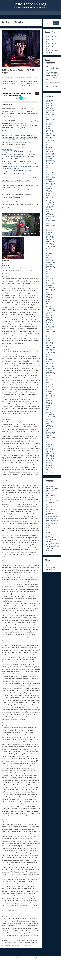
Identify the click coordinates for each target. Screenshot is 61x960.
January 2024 (50, 155)
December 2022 (50, 178)
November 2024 (50, 137)
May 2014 (49, 360)
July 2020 (48, 229)
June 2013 (49, 379)
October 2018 (50, 266)
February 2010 (50, 450)
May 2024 (49, 148)
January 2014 (50, 367)
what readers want (20, 944)
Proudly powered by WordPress (26, 958)
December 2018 (50, 262)
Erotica (48, 508)
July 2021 (48, 208)
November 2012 (50, 391)
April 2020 (49, 234)
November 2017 (50, 285)
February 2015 (50, 344)
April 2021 (49, 213)
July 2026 (48, 102)
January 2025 (50, 133)
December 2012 (50, 390)
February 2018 (50, 280)
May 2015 (49, 338)
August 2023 (49, 163)
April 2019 (49, 255)
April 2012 (49, 404)
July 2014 (48, 356)
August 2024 (49, 142)
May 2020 (49, 232)
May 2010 (49, 444)
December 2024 (50, 135)
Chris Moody (49, 81)
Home (15, 13)
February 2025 (50, 132)
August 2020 (49, 227)
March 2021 (49, 215)
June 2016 (49, 315)
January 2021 (50, 218)
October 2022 (50, 181)
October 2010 (50, 436)
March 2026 (49, 109)
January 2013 (50, 388)
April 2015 (49, 340)
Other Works (49, 529)
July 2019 (48, 250)
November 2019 (50, 243)
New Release (49, 525)
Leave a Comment (9, 940)
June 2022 (49, 188)
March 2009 (49, 469)
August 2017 (49, 291)
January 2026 (50, 112)
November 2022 (50, 179)
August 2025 (49, 121)
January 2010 (50, 451)
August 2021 (49, 206)
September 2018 (50, 268)
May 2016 (49, 317)
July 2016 (48, 314)
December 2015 (50, 326)
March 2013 (49, 384)
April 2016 (49, 319)
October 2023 (50, 160)
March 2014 (49, 363)
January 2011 (50, 430)
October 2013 (50, 372)
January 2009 (50, 473)
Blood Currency (50, 495)
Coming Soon (50, 499)
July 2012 (48, 398)
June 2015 (49, 337)
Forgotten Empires (51, 516)
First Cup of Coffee (15, 942)
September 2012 (50, 395)
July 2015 (48, 335)
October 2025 (50, 118)
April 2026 (49, 107)
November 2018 (50, 264)
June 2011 (49, 421)
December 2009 (50, 453)
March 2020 (49, 236)
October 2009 (50, 457)
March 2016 (49, 321)
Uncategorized (50, 550)
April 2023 (49, 171)
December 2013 (50, 368)
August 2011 (49, 418)
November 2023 (50, 158)
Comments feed (50, 567)
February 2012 (50, 407)
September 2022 (50, 183)
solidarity (11, 944)
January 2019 (50, 261)
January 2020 (50, 239)
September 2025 (50, 119)
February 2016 (50, 322)
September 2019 (50, 247)
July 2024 (48, 144)
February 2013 (50, 386)
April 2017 (49, 298)
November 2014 (50, 349)
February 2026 (50, 110)
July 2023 (48, 165)
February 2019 (50, 259)
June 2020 (49, 231)
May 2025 (49, 126)
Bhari (42, 958)
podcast (23, 942)
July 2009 (48, 462)
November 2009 (50, 455)
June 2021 (49, 209)
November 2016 (50, 307)
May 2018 (49, 275)
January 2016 (50, 324)
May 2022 (49, 190)
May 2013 (49, 381)
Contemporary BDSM (52, 501)
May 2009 (49, 466)
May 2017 (49, 296)
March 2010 (49, 448)
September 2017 (50, 289)
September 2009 (50, 458)
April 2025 (49, 128)
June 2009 (49, 464)
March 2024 (49, 151)
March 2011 (49, 427)
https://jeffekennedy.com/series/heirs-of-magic (17, 142)
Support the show (8, 208)
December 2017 (50, 284)
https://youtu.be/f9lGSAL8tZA (11, 197)
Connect (44, 13)
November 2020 (50, 222)
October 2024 (50, 139)
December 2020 (50, 220)
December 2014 (50, 347)
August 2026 (49, 100)
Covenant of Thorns (24, 940)
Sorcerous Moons (51, 538)
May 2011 (49, 423)
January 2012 (50, 409)
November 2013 (50, 370)
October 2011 (50, 414)
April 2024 (49, 149)
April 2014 (49, 361)
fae (31, 940)
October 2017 (50, 287)
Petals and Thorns (51, 531)
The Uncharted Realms (52, 546)
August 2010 (49, 439)
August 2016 (49, 312)
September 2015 (50, 331)
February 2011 (50, 428)
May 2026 (49, 105)
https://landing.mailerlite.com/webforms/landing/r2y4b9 (20, 204)
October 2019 (50, 245)
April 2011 (49, 425)
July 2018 (48, 271)
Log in (48, 564)
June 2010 (49, 443)
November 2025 (50, 116)
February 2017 (50, 301)
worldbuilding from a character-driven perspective (16, 946)
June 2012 (49, 400)
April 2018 (49, 277)
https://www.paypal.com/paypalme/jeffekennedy (18, 190)
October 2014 (50, 351)
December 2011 (50, 411)
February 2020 (50, 238)
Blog (30, 77)
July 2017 (48, 292)
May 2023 (49, 169)
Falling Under (50, 515)
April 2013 (49, 383)
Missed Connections (52, 524)
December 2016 (50, 305)
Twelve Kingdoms (51, 548)
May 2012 (49, 402)
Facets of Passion (51, 513)
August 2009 (49, 460)
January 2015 (50, 345)
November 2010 (50, 434)
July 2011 (48, 420)
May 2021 (49, 211)
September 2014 (50, 352)
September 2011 (50, 416)
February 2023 (50, 174)
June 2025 (49, 125)
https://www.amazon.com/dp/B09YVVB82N (16, 180)
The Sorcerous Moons (52, 543)
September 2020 (50, 225)
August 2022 (49, 185)
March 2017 (49, 299)
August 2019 (49, 248)
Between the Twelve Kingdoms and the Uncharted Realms (52, 490)
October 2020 (50, 224)
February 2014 (50, 365)
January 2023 (50, 176)
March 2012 (49, 405)
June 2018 (49, 273)
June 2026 (49, 103)
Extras (36, 13)
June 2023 (49, 167)
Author (29, 13)
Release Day (29, 942)
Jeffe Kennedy (8, 77)
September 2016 (50, 310)
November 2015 (50, 328)
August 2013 (49, 375)
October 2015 (50, 330)
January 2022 (50, 197)
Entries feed (49, 566)
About (48, 485)
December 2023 (50, 156)
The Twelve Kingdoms (52, 545)
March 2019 (49, 257)
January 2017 (50, 303)
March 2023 (49, 172)
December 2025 (50, 114)
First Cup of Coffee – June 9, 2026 (52, 68)
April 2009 (49, 467)
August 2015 (49, 333)
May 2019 (49, 254)
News (47, 527)
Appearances (50, 486)
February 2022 (50, 195)
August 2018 (49, 269)
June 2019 (49, 252)
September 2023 (50, 162)
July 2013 (48, 377)
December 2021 (50, 199)
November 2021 (50, 201)
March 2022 (49, 194)
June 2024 (49, 146)
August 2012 (49, 397)
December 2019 (50, 241)
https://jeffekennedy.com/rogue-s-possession (17, 125)
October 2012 (50, 393)
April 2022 (49, 192)
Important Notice (51, 518)
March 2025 (49, 130)
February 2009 (50, 471)
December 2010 (50, 432)
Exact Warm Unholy (51, 509)
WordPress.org (50, 569)
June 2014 (49, 358)
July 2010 (48, 441)
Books (21, 13)
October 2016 (50, 308)
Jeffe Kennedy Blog (30, 4)
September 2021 (50, 204)
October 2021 (50, 202)
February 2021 (50, 216)
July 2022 (48, 186)
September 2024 (50, 141)
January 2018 (50, 282)
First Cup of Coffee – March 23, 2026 (52, 77)
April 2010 (49, 446)
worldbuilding (29, 944)
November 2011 (50, 413)
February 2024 (50, 153)
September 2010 (50, 437)
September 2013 (50, 374)
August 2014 (49, 354)
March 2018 (49, 278)
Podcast (34, 77)
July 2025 (48, 123)
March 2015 (49, 342)
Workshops (49, 552)
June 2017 (49, 294)
